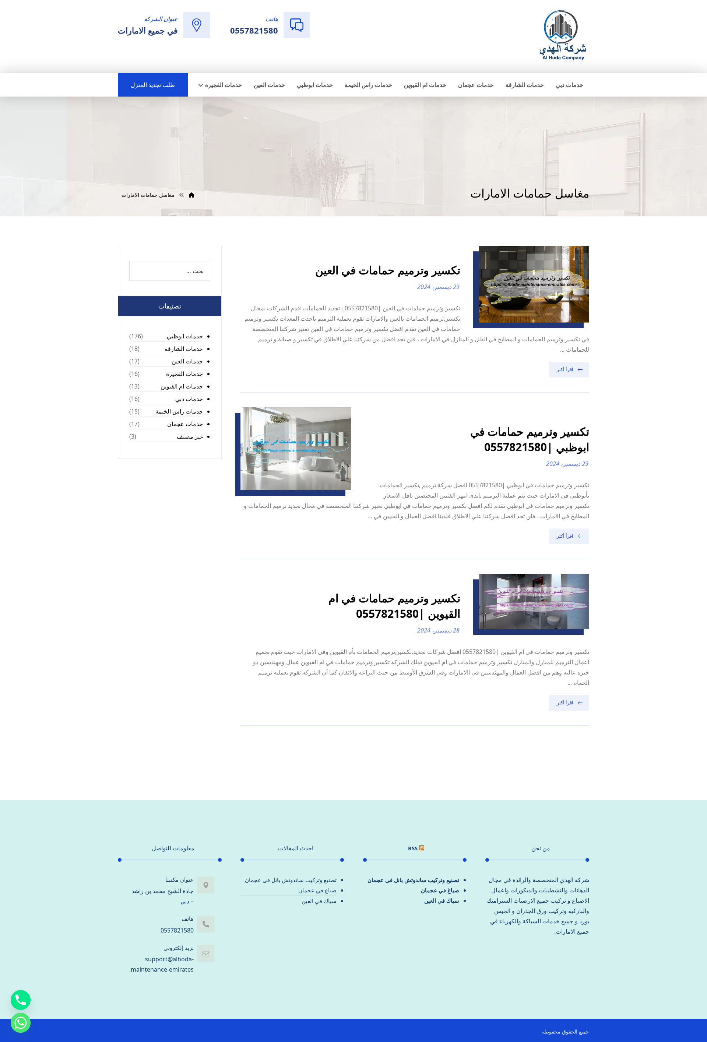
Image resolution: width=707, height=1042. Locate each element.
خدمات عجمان (185, 424)
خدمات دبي (189, 399)
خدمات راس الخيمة (179, 411)
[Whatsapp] (21, 1023)
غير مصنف (190, 436)
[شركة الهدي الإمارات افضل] (562, 36)
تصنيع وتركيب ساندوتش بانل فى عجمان (413, 880)
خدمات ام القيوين (182, 386)
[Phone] (21, 1000)
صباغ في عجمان (440, 890)
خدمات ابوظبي (185, 336)
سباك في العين (441, 900)
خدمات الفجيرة (184, 374)
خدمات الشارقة (184, 349)
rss (413, 848)
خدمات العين (187, 361)
